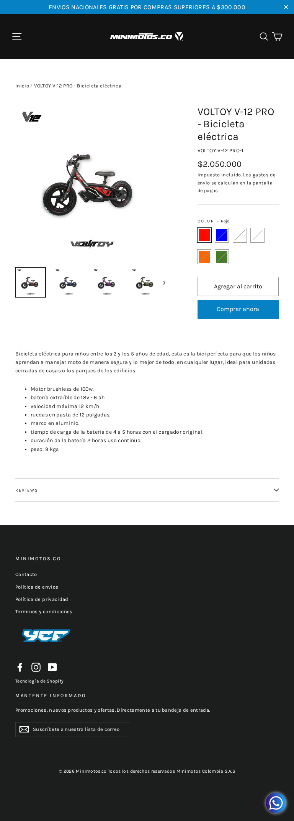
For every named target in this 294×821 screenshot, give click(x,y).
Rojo (204, 235)
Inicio (22, 86)
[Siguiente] (164, 282)
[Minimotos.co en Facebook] (19, 667)
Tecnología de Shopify (39, 681)
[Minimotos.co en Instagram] (36, 667)
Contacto (26, 574)
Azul (222, 235)
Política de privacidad (42, 599)
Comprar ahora (238, 309)
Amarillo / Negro (257, 235)
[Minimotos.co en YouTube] (52, 667)
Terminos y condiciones (44, 611)
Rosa (240, 235)
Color (214, 221)
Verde (222, 256)
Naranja (204, 256)
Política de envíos (36, 587)
